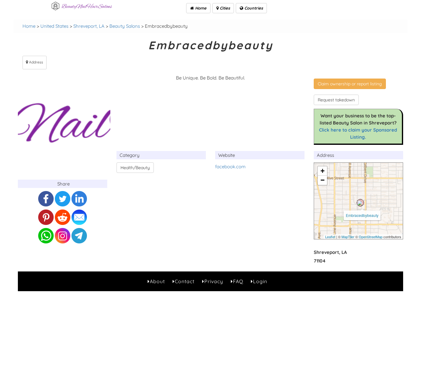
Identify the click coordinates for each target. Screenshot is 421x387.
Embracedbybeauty (362, 215)
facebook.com (230, 166)
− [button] (323, 180)
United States (54, 26)
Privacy (213, 281)
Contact (184, 281)
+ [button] (323, 171)
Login (260, 281)
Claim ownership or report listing (350, 84)
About (157, 281)
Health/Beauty (135, 167)
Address (35, 62)
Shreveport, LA (88, 26)
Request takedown (336, 100)
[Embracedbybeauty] (360, 202)
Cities (224, 8)
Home (200, 8)
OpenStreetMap (370, 236)
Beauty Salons (124, 26)
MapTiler (347, 236)
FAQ (238, 281)
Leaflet (330, 236)
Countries (253, 8)
